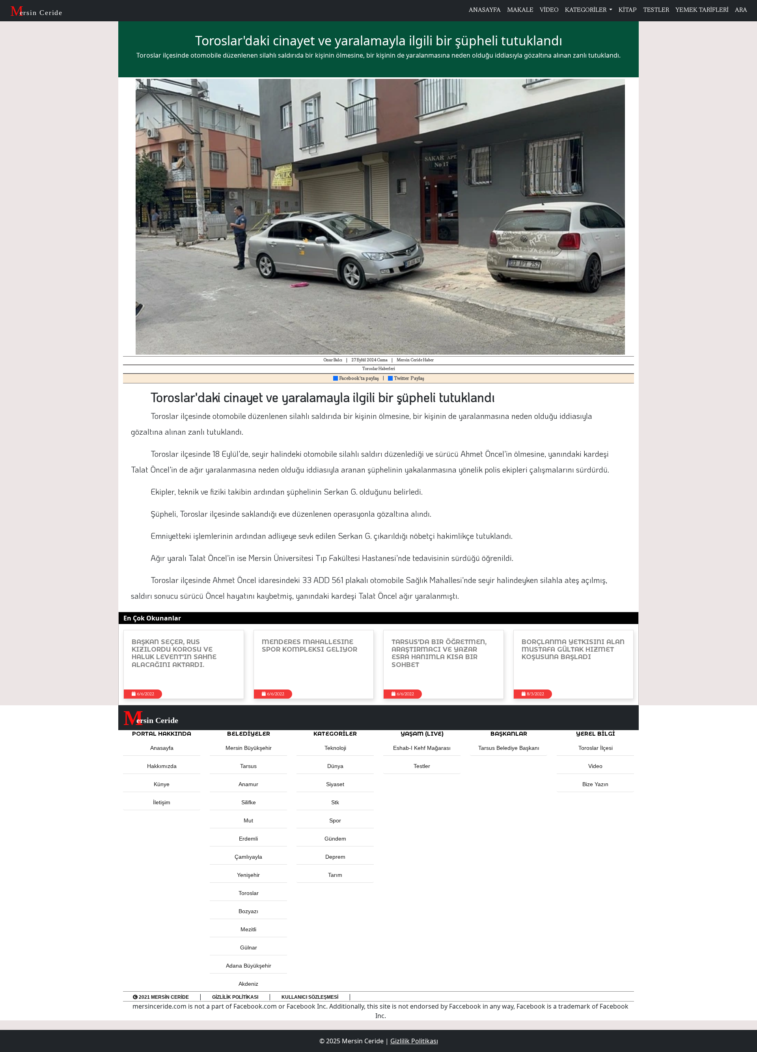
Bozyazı (248, 911)
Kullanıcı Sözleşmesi (310, 997)
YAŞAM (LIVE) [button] (422, 733)
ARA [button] (741, 10)
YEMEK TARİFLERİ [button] (702, 10)
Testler (422, 766)
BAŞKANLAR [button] (508, 733)
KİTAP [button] (628, 10)
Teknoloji (335, 748)
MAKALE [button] (520, 10)
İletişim (161, 802)
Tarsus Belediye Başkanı (508, 748)
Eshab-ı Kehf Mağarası (422, 748)
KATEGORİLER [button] (335, 733)
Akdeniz (248, 984)
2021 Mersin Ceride (163, 997)
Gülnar (248, 947)
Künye (162, 784)
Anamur (248, 784)
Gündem (335, 838)
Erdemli (248, 838)
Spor (335, 820)
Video (595, 766)
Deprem (335, 857)
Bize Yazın (595, 784)
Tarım (335, 875)
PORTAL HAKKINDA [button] (161, 733)
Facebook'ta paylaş (358, 378)
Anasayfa (161, 748)
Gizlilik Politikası (235, 997)
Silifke (248, 802)
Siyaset (335, 784)
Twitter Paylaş (408, 378)
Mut (248, 820)
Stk (335, 802)
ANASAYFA (485, 10)
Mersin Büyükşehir (249, 748)
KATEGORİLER (586, 10)
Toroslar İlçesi (595, 748)
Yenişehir (248, 875)
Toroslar (249, 893)
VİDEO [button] (549, 10)
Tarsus (248, 766)
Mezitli (248, 929)
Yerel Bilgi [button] (595, 733)
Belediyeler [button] (248, 733)
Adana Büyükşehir (248, 965)
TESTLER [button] (656, 10)
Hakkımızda (162, 766)
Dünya (335, 766)
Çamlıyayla (248, 857)
